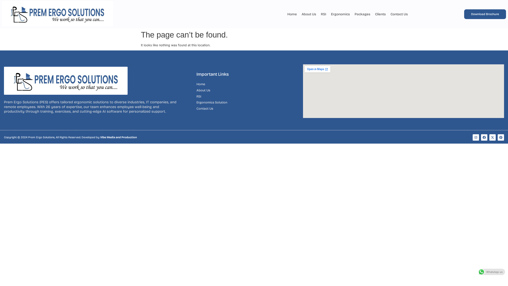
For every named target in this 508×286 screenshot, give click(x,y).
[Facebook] (484, 137)
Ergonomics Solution (211, 102)
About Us (309, 14)
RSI (323, 14)
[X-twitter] (492, 137)
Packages (362, 14)
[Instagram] (476, 137)
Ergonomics (340, 14)
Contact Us (399, 14)
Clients (380, 14)
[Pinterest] (501, 137)
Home (292, 14)
